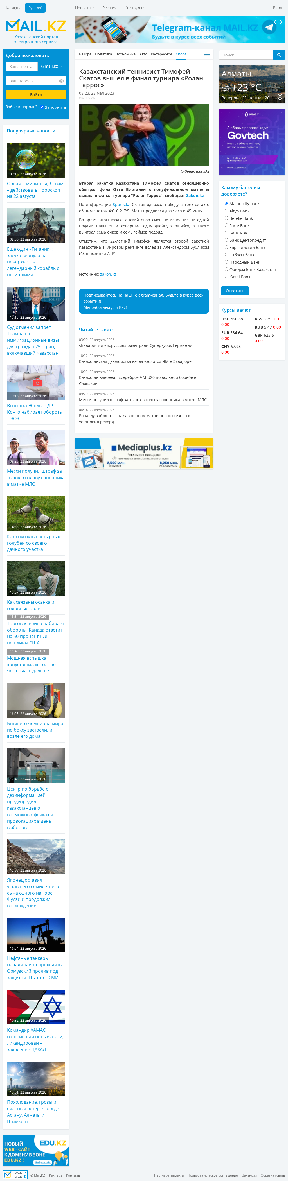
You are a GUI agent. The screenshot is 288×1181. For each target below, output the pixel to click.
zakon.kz (108, 274)
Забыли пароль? (21, 106)
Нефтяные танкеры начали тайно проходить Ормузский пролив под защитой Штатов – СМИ (34, 963)
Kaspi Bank (240, 276)
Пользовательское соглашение (213, 1175)
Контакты (73, 1175)
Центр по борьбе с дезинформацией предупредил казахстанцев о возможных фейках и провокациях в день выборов (30, 803)
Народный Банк (245, 262)
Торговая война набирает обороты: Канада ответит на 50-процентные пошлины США (35, 630)
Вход (277, 7)
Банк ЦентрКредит (248, 240)
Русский (35, 7)
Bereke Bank (241, 218)
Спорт (181, 54)
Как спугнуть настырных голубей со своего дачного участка (33, 538)
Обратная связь (273, 1175)
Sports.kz (121, 204)
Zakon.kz (195, 195)
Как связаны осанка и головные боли (30, 601)
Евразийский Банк (247, 247)
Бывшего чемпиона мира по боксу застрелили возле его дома (35, 725)
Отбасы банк (242, 254)
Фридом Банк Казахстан (253, 269)
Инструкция (134, 7)
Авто (143, 54)
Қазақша (13, 7)
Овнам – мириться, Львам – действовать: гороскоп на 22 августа (35, 185)
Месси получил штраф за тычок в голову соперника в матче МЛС (36, 473)
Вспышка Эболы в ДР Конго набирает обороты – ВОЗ (35, 407)
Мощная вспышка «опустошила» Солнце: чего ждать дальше (32, 661)
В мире (85, 54)
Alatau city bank (245, 203)
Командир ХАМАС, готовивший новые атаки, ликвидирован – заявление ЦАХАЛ (35, 1035)
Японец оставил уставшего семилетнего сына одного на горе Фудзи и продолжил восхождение (33, 888)
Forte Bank (239, 225)
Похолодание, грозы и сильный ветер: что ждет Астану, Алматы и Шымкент (34, 1107)
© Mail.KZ (37, 1175)
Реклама (109, 7)
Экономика (126, 54)
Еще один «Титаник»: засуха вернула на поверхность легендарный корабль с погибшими (33, 257)
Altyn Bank (239, 211)
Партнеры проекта (169, 1175)
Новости (84, 7)
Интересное (161, 54)
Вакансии (249, 1175)
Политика (103, 54)
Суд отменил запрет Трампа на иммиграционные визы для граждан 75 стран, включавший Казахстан (33, 335)
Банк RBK (239, 233)
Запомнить (55, 107)
